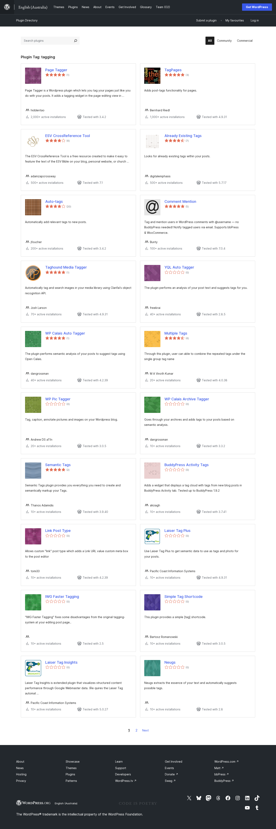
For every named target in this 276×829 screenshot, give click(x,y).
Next (145, 730)
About (20, 761)
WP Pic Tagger (58, 399)
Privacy (21, 780)
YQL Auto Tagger (179, 267)
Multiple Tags (175, 333)
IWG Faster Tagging (62, 596)
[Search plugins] (76, 41)
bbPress (221, 774)
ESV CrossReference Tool (67, 136)
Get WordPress (257, 7)
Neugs (170, 662)
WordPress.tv (126, 780)
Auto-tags (54, 201)
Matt (219, 768)
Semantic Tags (58, 465)
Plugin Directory (27, 20)
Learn (119, 761)
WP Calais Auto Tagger (65, 333)
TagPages (173, 70)
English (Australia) (66, 803)
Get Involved (173, 761)
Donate (171, 774)
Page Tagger (56, 70)
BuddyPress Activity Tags (186, 465)
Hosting (21, 774)
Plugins (70, 774)
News (20, 768)
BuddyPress (224, 780)
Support (120, 768)
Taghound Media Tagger (66, 267)
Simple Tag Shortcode (183, 596)
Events (169, 768)
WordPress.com (226, 761)
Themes (71, 768)
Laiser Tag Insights (61, 662)
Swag (170, 780)
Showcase (73, 761)
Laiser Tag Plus (177, 530)
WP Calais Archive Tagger (186, 399)
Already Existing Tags (183, 136)
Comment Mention (180, 201)
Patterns (71, 780)
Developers (123, 774)
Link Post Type (58, 530)
